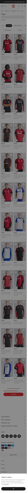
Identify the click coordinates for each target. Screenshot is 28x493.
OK (13, 488)
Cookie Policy (6, 484)
